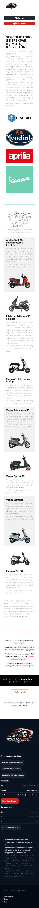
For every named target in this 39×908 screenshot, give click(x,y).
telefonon (28, 609)
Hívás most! (19, 692)
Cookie (6, 902)
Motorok (19, 18)
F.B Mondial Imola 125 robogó (21, 348)
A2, (21, 643)
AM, (15, 643)
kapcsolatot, (27, 679)
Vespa (32, 650)
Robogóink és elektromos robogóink (19, 666)
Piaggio (30, 575)
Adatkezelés (8, 897)
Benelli (29, 647)
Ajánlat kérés (19, 23)
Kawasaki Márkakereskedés (12, 762)
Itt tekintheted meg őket (23, 232)
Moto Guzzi (19, 650)
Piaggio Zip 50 (12, 593)
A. (24, 643)
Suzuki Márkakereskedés (11, 769)
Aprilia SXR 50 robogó (14, 267)
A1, (18, 643)
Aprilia (24, 647)
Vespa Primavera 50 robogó (16, 427)
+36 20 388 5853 (32, 790)
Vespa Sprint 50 (12, 493)
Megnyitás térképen (9, 801)
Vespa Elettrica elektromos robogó (20, 519)
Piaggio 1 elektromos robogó (16, 403)
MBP (12, 650)
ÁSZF (6, 899)
